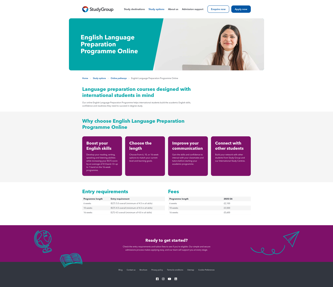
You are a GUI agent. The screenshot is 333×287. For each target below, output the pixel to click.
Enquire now (218, 9)
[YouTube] (169, 279)
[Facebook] (157, 279)
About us (173, 9)
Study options (156, 9)
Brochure (143, 270)
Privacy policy (157, 270)
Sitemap (190, 270)
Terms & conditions (175, 270)
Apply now (241, 9)
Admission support (192, 9)
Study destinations (134, 9)
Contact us (131, 270)
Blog (121, 270)
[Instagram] (163, 279)
